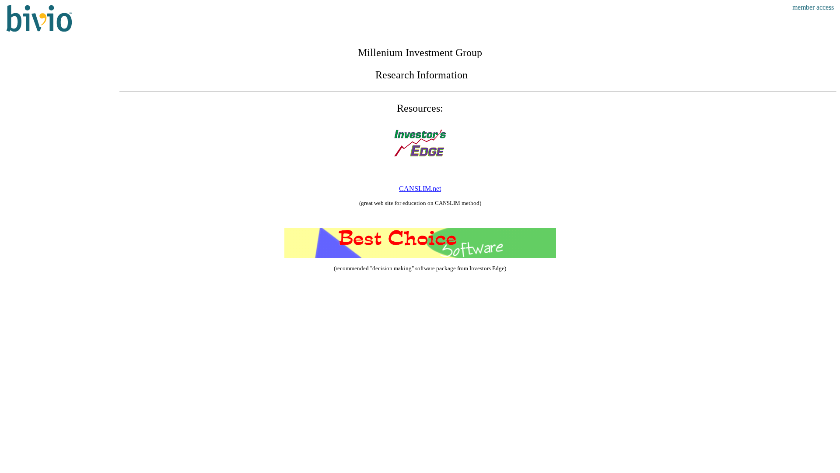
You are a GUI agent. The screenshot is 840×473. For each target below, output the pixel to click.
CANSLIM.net (420, 188)
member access (813, 7)
